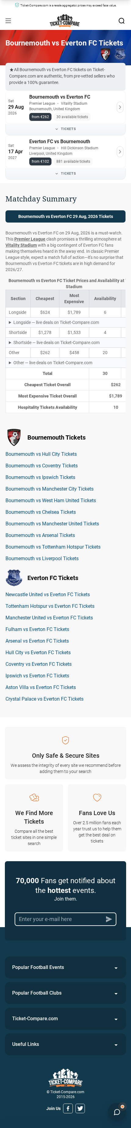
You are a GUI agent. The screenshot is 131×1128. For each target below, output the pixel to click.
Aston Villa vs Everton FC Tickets (40, 687)
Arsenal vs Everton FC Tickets (37, 641)
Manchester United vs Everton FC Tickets (49, 618)
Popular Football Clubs (37, 993)
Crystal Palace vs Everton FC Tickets (44, 699)
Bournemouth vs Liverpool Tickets (42, 558)
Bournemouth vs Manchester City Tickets (49, 489)
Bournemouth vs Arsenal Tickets (40, 535)
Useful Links (25, 1044)
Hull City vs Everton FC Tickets (38, 652)
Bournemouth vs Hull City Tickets (41, 454)
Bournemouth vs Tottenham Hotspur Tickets (53, 547)
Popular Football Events (38, 967)
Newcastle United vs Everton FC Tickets (47, 594)
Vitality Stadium (21, 245)
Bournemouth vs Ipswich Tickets (40, 477)
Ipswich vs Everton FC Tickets (37, 676)
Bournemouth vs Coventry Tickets (41, 466)
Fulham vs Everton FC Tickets (37, 629)
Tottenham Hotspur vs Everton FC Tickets (49, 606)
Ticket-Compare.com (35, 1018)
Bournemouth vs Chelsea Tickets (40, 512)
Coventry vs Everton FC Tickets (38, 664)
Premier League (29, 239)
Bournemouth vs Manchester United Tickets (52, 524)
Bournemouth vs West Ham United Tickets (50, 500)
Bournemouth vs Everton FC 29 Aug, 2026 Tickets (65, 216)
